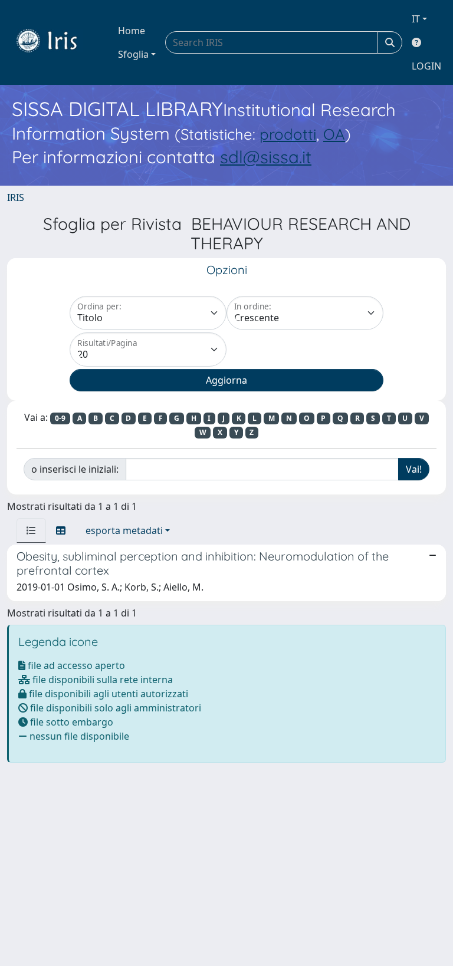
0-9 (60, 418)
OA (334, 133)
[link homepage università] (55, 42)
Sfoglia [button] (133, 54)
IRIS (15, 197)
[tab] (31, 530)
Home (131, 30)
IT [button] (416, 18)
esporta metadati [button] (124, 530)
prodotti (288, 133)
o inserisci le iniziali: (75, 469)
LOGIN (426, 66)
